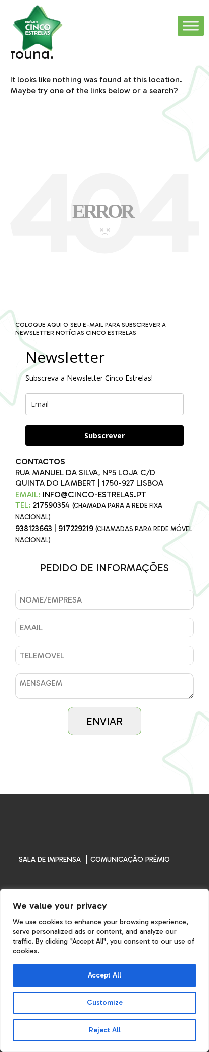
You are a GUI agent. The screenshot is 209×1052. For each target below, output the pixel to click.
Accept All (104, 975)
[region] (104, 970)
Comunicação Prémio (130, 859)
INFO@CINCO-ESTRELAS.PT (94, 494)
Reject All (105, 1030)
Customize (105, 1002)
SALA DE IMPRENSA (50, 859)
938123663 (33, 528)
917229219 (75, 528)
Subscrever (104, 435)
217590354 (51, 505)
